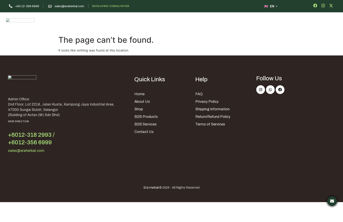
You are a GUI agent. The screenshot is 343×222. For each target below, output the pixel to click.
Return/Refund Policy (212, 117)
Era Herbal (151, 187)
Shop (138, 109)
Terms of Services (210, 124)
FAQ (199, 94)
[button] (192, 24)
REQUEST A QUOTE (316, 25)
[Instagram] (260, 89)
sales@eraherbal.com (69, 6)
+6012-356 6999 (30, 142)
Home (120, 24)
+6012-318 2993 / (31, 135)
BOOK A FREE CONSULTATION (110, 6)
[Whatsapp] (270, 89)
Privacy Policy (207, 102)
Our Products (163, 24)
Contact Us (219, 24)
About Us (138, 24)
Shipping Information (212, 109)
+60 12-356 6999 (27, 6)
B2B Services (145, 124)
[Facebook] (280, 89)
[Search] (290, 25)
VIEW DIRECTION (18, 121)
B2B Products (146, 117)
